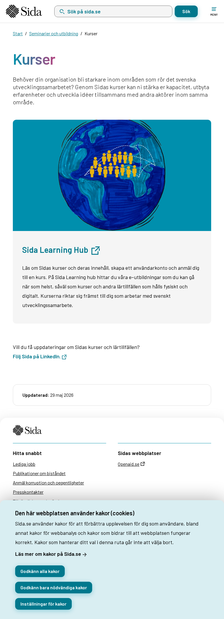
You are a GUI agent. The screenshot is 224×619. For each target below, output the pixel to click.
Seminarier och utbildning (53, 33)
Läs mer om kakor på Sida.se (48, 554)
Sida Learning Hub (56, 250)
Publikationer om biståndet (39, 473)
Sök (186, 11)
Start (18, 33)
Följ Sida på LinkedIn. (37, 356)
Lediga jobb (24, 464)
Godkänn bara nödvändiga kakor (53, 587)
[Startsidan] (24, 11)
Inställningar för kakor (43, 603)
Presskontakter (28, 492)
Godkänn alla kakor (40, 571)
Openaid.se (128, 464)
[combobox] (113, 11)
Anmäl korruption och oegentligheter (48, 482)
